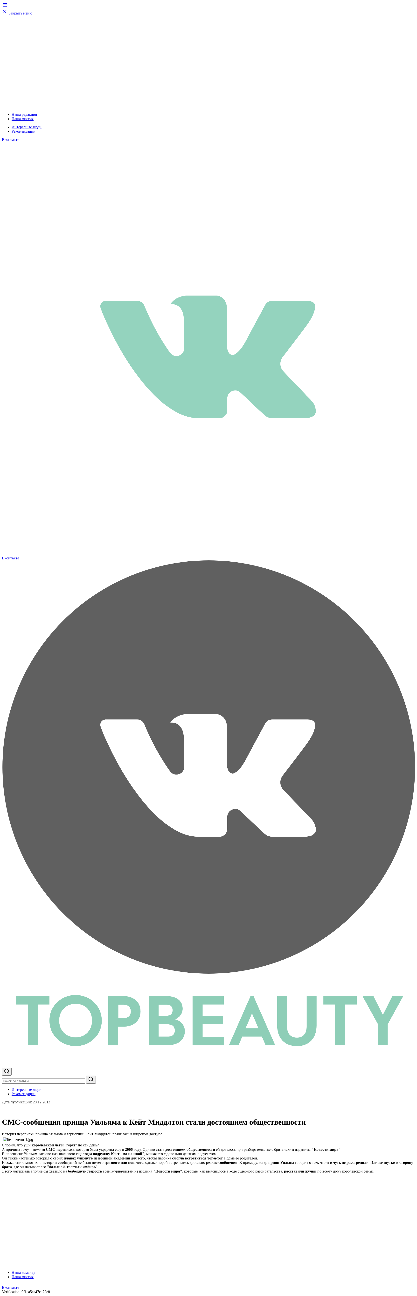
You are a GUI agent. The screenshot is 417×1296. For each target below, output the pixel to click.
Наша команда (23, 1272)
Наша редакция (24, 114)
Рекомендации (23, 131)
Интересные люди (27, 127)
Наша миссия (23, 119)
